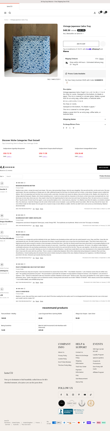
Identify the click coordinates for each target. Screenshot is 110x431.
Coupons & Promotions (97, 362)
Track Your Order (81, 367)
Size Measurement (82, 379)
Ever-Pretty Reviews (64, 362)
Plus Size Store (26, 424)
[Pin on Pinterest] (66, 128)
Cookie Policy (62, 359)
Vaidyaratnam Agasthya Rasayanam (14, 148)
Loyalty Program (98, 355)
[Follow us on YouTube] (85, 395)
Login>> (9, 156)
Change (101, 59)
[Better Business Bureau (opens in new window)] (71, 411)
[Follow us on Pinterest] (79, 395)
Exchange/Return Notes (71, 124)
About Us (61, 352)
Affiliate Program (98, 372)
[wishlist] (99, 13)
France (38, 422)
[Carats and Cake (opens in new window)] (71, 403)
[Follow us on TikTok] (91, 395)
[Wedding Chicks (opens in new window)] (61, 403)
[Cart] (104, 13)
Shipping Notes (69, 119)
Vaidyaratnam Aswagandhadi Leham (86, 148)
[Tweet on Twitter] (70, 128)
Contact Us (79, 352)
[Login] (95, 13)
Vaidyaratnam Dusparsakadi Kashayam (51, 148)
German (7, 424)
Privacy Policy (62, 355)
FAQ (77, 375)
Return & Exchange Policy (82, 356)
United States (16, 422)
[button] (103, 44)
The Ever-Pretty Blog (64, 365)
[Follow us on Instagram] (73, 395)
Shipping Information (79, 362)
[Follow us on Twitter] (67, 395)
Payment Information (79, 371)
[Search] (10, 13)
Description (67, 89)
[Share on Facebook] (63, 128)
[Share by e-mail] (73, 128)
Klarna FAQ (79, 382)
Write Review (103, 167)
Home (6, 20)
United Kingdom (28, 422)
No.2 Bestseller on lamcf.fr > (73, 33)
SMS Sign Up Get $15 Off (98, 350)
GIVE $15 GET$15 (98, 358)
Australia (16, 424)
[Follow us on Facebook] (61, 395)
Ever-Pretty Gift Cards (98, 368)
